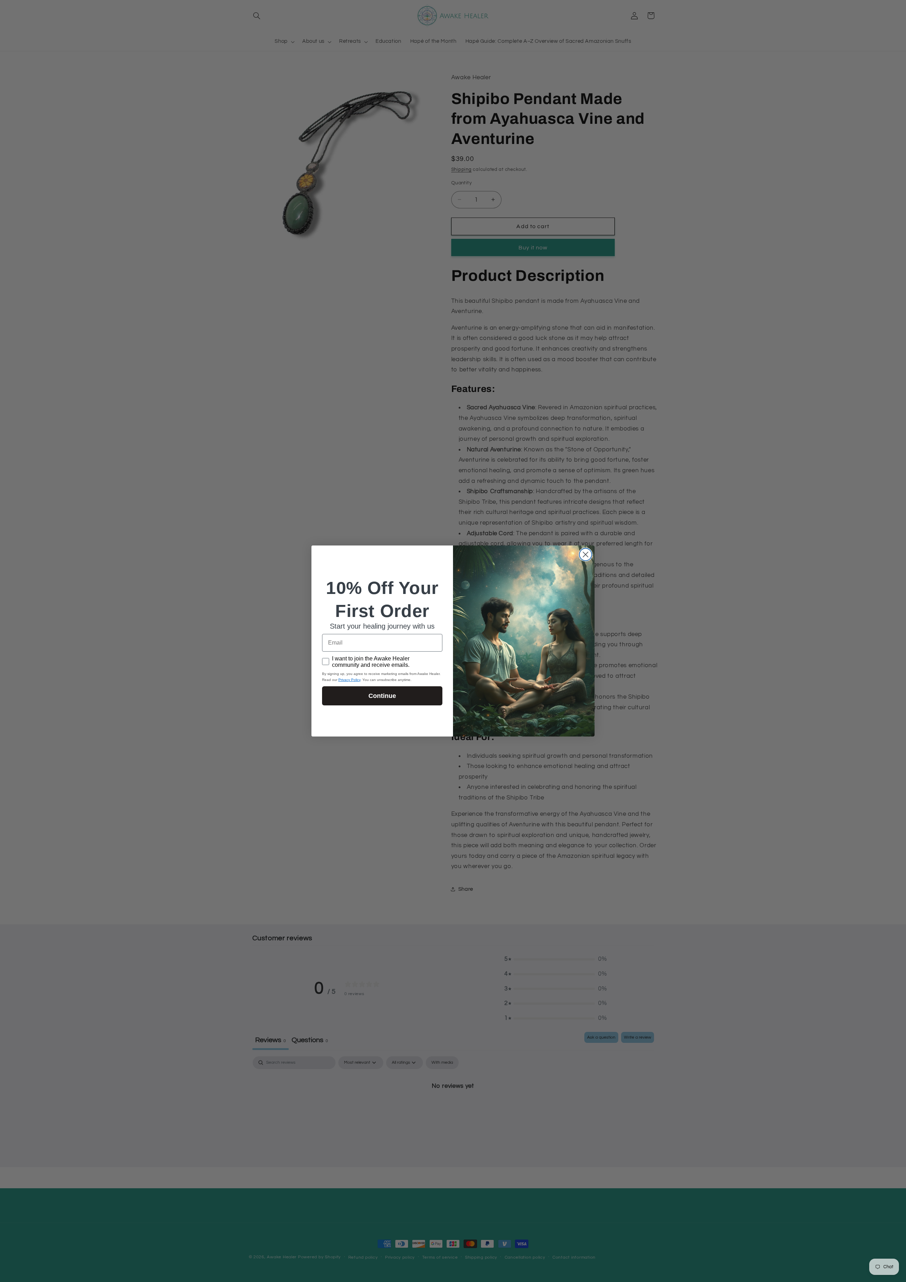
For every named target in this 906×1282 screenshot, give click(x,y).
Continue (382, 695)
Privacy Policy (349, 680)
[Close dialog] (585, 554)
